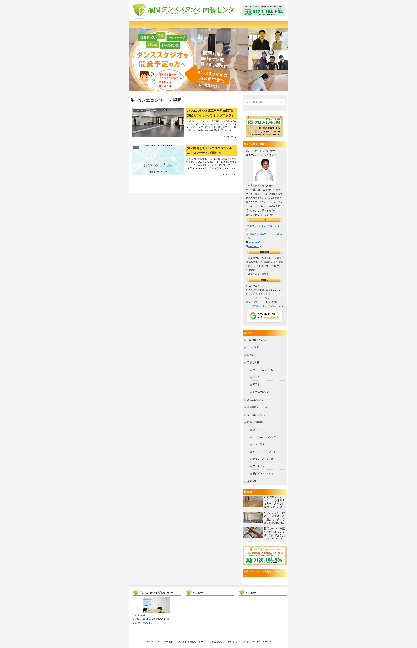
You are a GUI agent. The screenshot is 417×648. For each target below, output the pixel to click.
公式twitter (253, 246)
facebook (253, 242)
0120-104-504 (142, 623)
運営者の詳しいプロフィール (266, 306)
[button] (281, 102)
